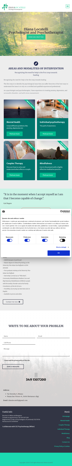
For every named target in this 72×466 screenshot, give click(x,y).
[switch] (27, 240)
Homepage (66, 416)
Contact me (66, 442)
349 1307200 (36, 379)
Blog (68, 438)
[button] (67, 6)
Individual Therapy (63, 429)
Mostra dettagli (61, 247)
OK (59, 253)
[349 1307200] (36, 375)
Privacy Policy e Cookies (62, 446)
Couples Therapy (64, 425)
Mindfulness (66, 433)
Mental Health (65, 420)
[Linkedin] (36, 457)
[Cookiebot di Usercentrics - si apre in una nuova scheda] (61, 211)
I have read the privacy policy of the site (17, 360)
